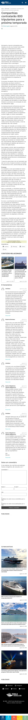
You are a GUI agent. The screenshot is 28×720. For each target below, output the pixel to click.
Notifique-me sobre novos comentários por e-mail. (13, 499)
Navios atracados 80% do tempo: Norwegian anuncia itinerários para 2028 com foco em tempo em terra (13, 623)
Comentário (4, 469)
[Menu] (26, 3)
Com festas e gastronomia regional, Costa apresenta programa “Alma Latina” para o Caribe (14, 671)
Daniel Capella (6, 26)
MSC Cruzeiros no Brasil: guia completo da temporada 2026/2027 (11, 597)
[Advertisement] (14, 530)
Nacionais (7, 8)
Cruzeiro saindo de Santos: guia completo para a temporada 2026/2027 (7, 273)
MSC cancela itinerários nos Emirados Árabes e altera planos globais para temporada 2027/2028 (13, 645)
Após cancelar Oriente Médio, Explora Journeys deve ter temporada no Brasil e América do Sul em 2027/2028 (14, 570)
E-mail (16, 486)
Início (2, 8)
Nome (3, 486)
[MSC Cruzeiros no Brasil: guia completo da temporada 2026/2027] (14, 585)
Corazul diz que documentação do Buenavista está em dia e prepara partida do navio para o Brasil (20, 274)
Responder (7, 315)
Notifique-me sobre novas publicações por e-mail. (13, 504)
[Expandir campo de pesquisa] (22, 2)
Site (2, 492)
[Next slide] (24, 269)
